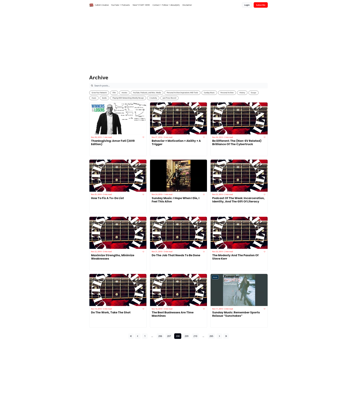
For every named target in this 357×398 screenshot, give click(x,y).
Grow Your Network (99, 92)
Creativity (153, 98)
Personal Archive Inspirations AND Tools (182, 92)
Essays (253, 92)
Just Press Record (169, 98)
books (104, 98)
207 (169, 336)
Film (114, 92)
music (94, 98)
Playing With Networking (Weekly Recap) (128, 98)
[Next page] (219, 336)
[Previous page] (137, 336)
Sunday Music (209, 92)
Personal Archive (227, 92)
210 (195, 336)
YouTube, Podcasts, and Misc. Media (147, 92)
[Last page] (226, 336)
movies (124, 92)
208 (178, 336)
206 (160, 336)
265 (211, 336)
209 (186, 336)
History (242, 92)
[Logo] (91, 5)
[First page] (131, 336)
